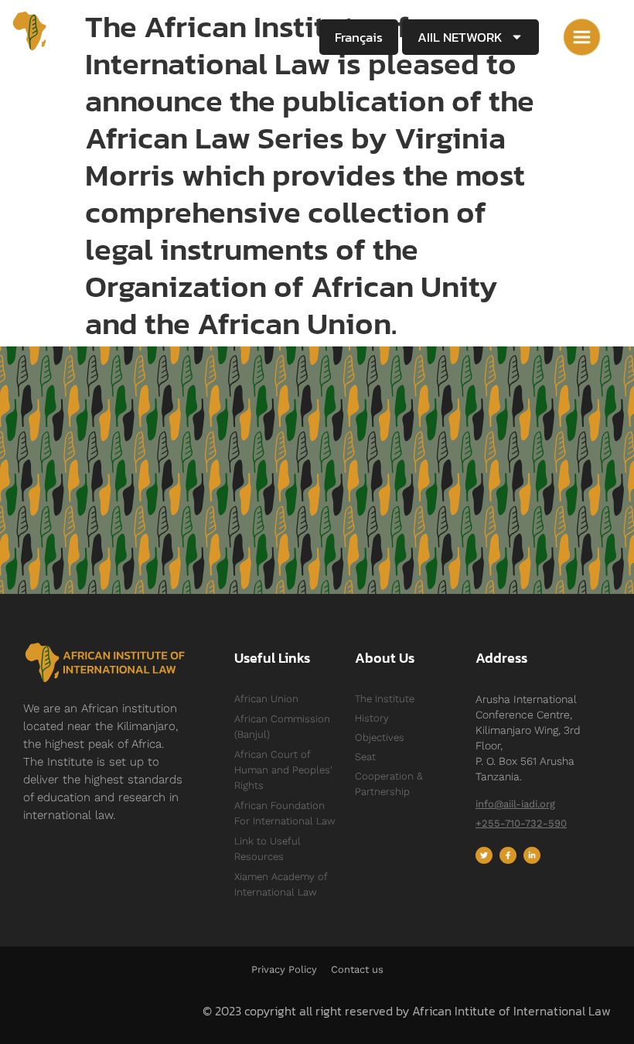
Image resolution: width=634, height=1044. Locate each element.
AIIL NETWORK (460, 37)
